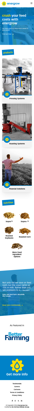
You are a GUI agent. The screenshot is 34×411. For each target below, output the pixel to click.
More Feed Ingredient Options (17, 255)
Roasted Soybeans (9, 237)
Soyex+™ (25, 222)
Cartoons (17, 389)
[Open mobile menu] (31, 3)
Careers (17, 386)
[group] (17, 336)
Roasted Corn (25, 237)
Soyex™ (9, 222)
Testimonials (17, 384)
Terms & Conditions (17, 392)
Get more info (17, 374)
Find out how (6, 34)
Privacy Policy (17, 395)
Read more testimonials (11, 305)
